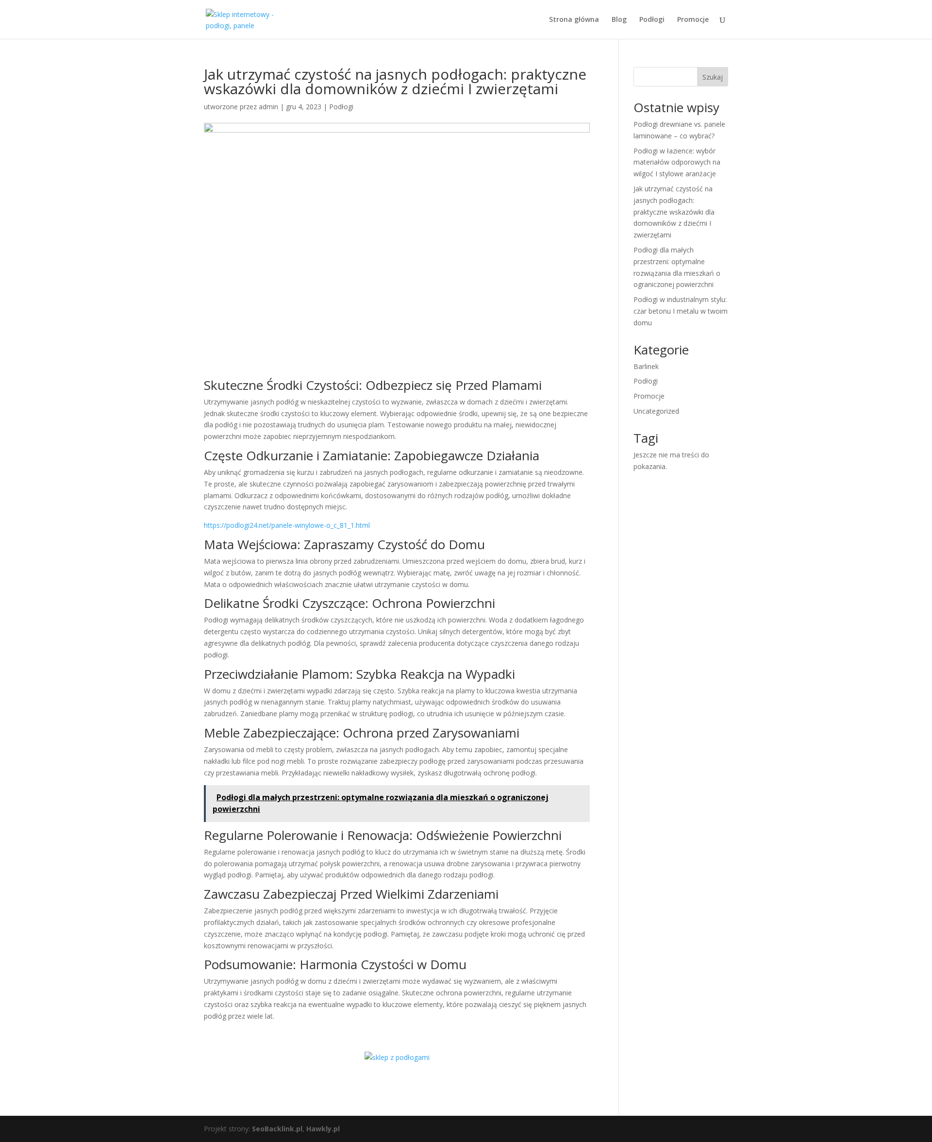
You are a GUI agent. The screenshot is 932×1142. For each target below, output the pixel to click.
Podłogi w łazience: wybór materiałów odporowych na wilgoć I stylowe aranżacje (676, 162)
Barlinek (646, 366)
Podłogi (652, 20)
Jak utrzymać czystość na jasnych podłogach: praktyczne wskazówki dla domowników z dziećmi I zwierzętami (674, 211)
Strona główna (574, 20)
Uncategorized (656, 411)
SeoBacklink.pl (277, 1128)
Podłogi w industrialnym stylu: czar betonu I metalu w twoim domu (680, 311)
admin (268, 106)
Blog (619, 20)
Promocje (693, 20)
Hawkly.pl (323, 1128)
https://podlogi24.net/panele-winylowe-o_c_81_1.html (287, 525)
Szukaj (712, 77)
